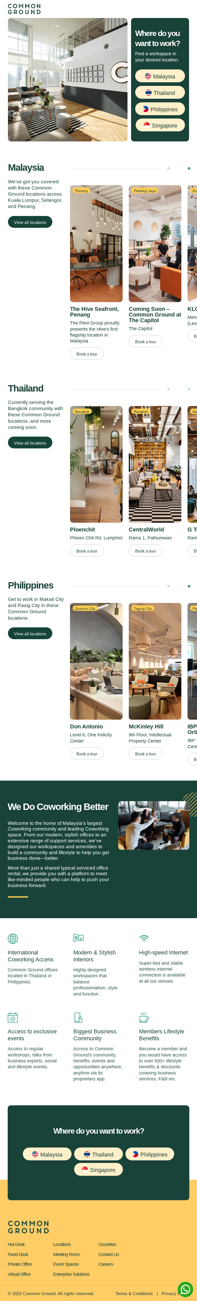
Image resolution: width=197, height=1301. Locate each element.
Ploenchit (82, 529)
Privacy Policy (175, 1293)
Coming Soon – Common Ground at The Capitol (155, 314)
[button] (160, 75)
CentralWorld (146, 529)
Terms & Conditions (134, 1293)
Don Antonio (86, 726)
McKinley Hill (146, 726)
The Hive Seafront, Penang (94, 312)
